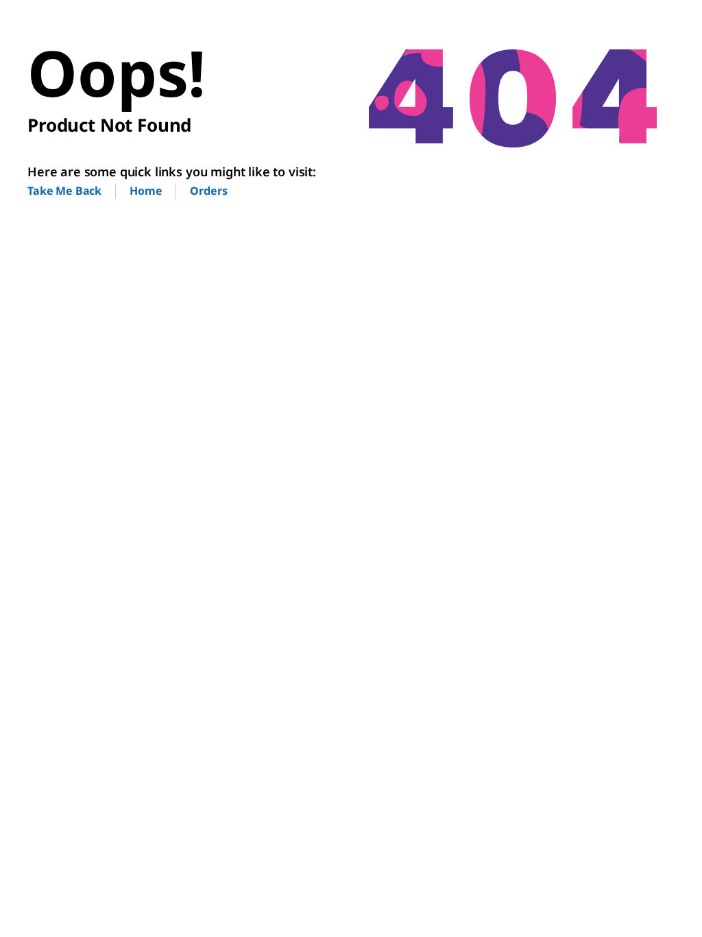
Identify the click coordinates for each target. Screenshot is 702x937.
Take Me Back (64, 190)
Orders (208, 190)
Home (146, 190)
